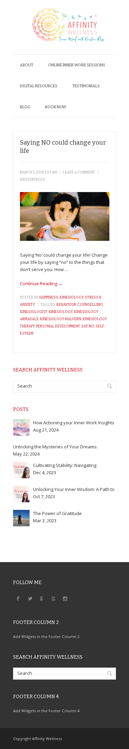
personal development (58, 326)
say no (87, 326)
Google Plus (41, 598)
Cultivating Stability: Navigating (64, 465)
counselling (90, 305)
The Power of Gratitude (57, 513)
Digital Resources (38, 86)
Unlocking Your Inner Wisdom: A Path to (74, 489)
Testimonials (86, 86)
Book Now (55, 107)
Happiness (48, 297)
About (26, 65)
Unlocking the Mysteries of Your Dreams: (55, 447)
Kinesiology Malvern (60, 319)
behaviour (66, 305)
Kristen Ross (32, 180)
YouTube (53, 598)
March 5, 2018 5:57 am (38, 172)
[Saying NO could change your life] (64, 239)
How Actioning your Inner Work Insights (73, 423)
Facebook (18, 598)
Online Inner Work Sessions (76, 65)
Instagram (65, 598)
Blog (25, 107)
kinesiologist (33, 312)
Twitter (30, 598)
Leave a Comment (79, 172)
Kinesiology (72, 297)
